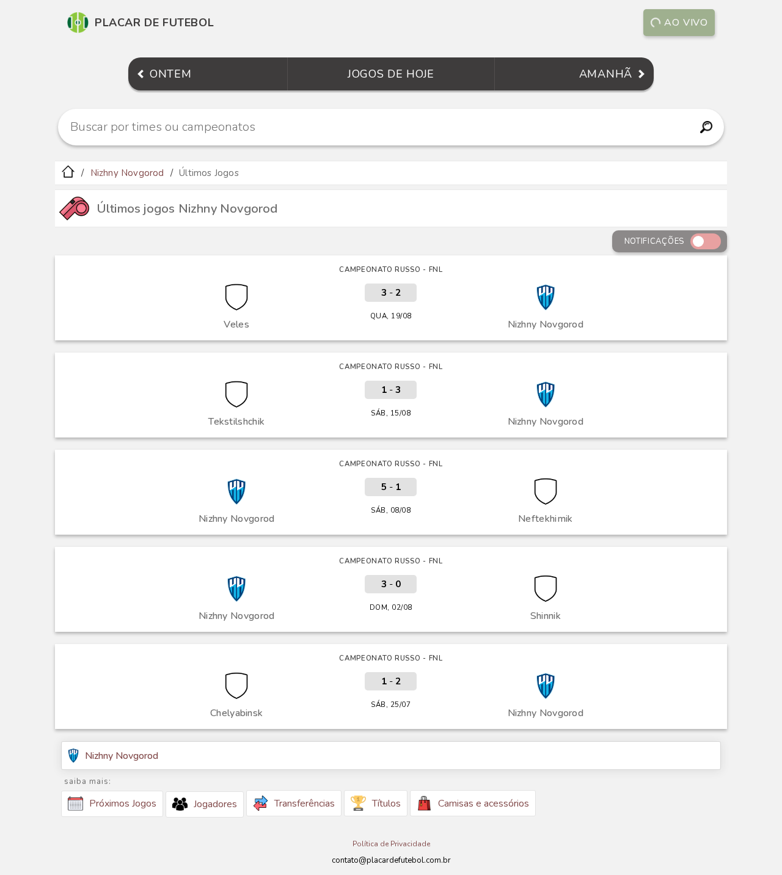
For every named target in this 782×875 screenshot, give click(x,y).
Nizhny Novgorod (127, 173)
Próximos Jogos (122, 803)
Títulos (386, 803)
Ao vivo (686, 22)
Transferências (304, 803)
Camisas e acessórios (483, 803)
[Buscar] (706, 127)
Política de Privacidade (391, 844)
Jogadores (215, 804)
